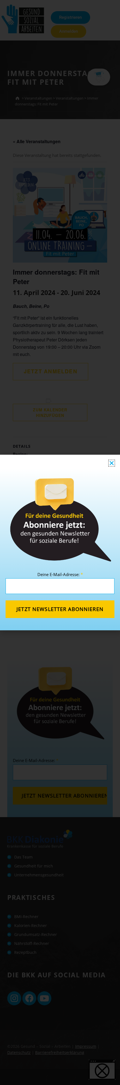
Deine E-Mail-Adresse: (60, 574)
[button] (111, 463)
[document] (60, 542)
